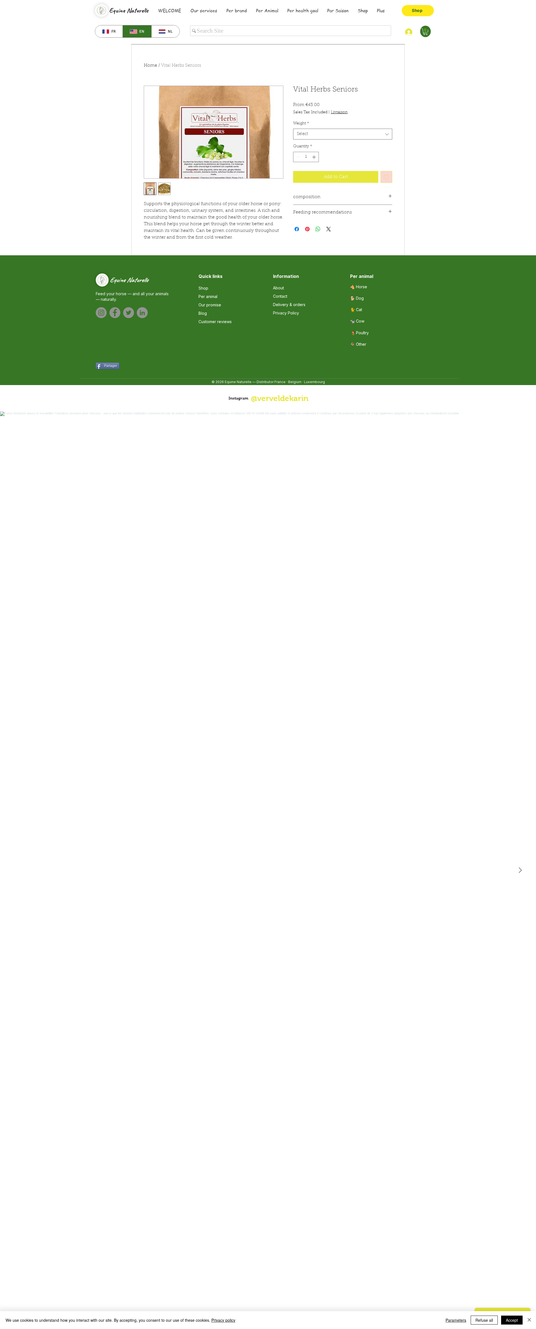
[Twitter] (128, 312)
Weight (301, 124)
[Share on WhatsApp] (318, 229)
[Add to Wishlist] (386, 177)
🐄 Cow (357, 321)
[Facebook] (114, 312)
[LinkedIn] (142, 312)
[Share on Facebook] (296, 229)
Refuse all (484, 1320)
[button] (425, 31)
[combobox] (342, 134)
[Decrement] (297, 157)
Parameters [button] (456, 1320)
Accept (512, 1320)
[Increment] (314, 157)
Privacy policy (223, 1320)
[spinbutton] (306, 157)
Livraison (339, 112)
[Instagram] (101, 312)
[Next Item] (520, 870)
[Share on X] (328, 229)
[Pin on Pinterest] (307, 229)
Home (150, 65)
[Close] (529, 1320)
